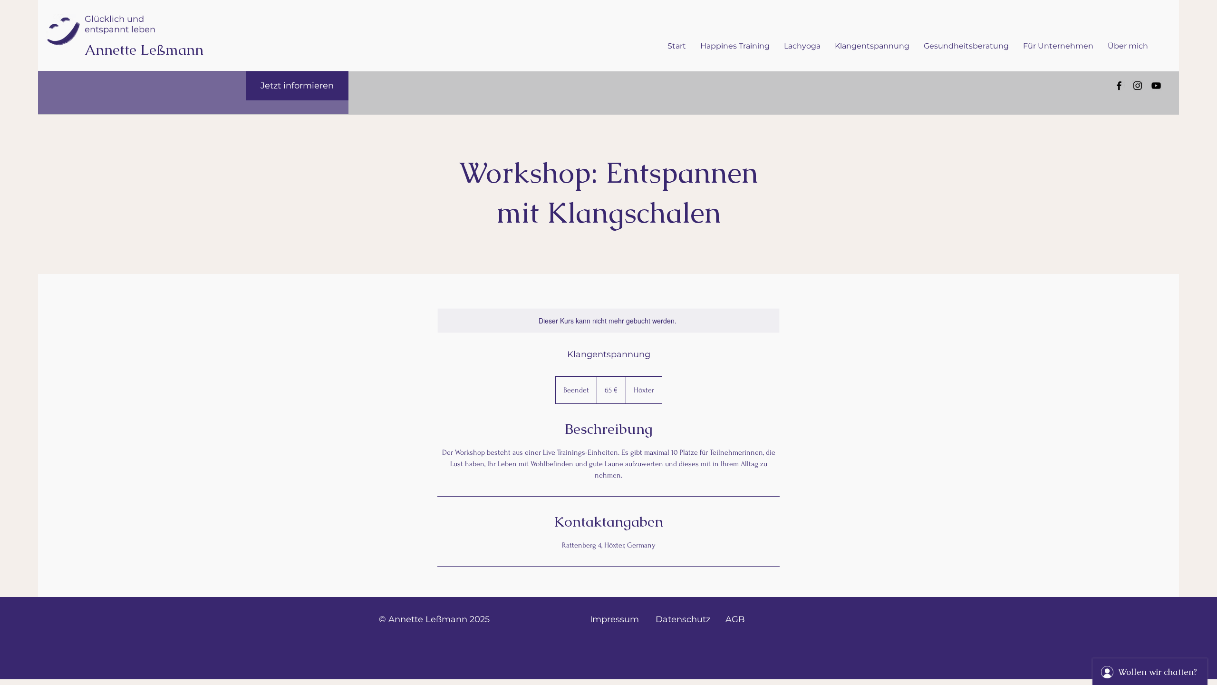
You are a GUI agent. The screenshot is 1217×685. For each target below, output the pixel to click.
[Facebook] (1119, 85)
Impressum (614, 619)
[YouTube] (1156, 85)
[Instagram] (1137, 85)
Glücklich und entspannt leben (120, 24)
